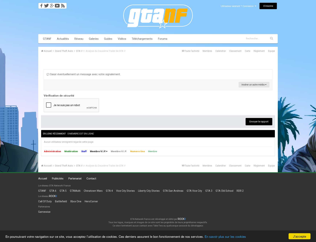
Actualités (63, 38)
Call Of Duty (45, 201)
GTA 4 (109, 190)
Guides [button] (108, 38)
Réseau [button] (78, 38)
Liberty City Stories (149, 190)
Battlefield (61, 201)
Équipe (271, 51)
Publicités (57, 178)
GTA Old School (224, 190)
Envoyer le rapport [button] (258, 121)
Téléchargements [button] (142, 38)
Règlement (259, 51)
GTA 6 (52, 190)
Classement (235, 51)
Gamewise (44, 211)
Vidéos (122, 38)
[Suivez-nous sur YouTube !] (57, 4)
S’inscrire (268, 6)
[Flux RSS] (63, 4)
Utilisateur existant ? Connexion (238, 6)
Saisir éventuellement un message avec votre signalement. (85, 74)
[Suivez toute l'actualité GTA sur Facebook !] (40, 4)
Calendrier (220, 51)
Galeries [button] (94, 38)
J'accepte (299, 236)
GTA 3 (208, 190)
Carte (247, 51)
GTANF (47, 38)
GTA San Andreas (173, 190)
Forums (162, 38)
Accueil (42, 178)
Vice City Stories (125, 190)
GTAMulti (75, 190)
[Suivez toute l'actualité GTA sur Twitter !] (46, 4)
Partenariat (75, 178)
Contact (91, 178)
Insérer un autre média (253, 84)
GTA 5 (63, 190)
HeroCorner (91, 201)
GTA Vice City (194, 190)
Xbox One (75, 201)
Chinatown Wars (93, 190)
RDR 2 (240, 190)
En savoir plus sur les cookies (225, 236)
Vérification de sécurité (59, 95)
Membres (207, 51)
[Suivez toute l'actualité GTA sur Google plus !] (51, 4)
